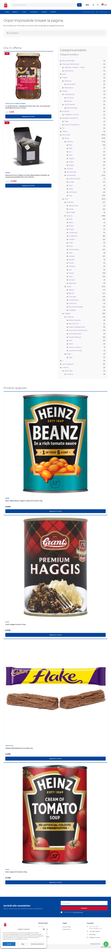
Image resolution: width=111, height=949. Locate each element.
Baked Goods (73, 205)
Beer (70, 145)
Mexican (72, 256)
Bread (71, 226)
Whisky (71, 165)
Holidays (33, 12)
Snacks (69, 101)
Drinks (14, 12)
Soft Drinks (73, 192)
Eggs (70, 357)
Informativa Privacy (78, 912)
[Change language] (88, 5)
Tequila (71, 158)
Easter (69, 354)
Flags (66, 121)
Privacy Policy (66, 927)
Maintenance (69, 71)
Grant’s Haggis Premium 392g (15, 624)
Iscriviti (84, 908)
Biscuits (71, 293)
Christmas (70, 317)
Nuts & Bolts (71, 84)
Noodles (72, 259)
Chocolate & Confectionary (15, 103)
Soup (71, 276)
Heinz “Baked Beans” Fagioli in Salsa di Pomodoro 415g (23, 501)
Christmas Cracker (75, 334)
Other (71, 344)
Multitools (65, 111)
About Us (41, 927)
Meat (70, 253)
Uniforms (65, 367)
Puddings (72, 310)
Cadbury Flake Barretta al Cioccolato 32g (19, 748)
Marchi (44, 12)
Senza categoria (67, 364)
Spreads (72, 280)
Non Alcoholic (71, 172)
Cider (71, 148)
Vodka (71, 162)
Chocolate (72, 297)
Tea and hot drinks (75, 350)
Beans (71, 222)
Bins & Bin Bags (72, 108)
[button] (44, 929)
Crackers (72, 239)
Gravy (71, 246)
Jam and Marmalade (76, 307)
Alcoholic (70, 141)
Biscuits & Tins (74, 323)
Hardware (68, 81)
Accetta (9, 944)
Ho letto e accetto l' (73, 912)
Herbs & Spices (74, 249)
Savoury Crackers (75, 347)
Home (7, 12)
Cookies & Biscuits (75, 337)
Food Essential (69, 94)
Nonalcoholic (71, 175)
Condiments (73, 232)
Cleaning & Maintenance (70, 64)
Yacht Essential (70, 104)
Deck (64, 74)
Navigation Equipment (70, 118)
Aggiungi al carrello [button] (28, 116)
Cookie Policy (66, 929)
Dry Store (70, 98)
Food (24, 12)
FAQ (39, 934)
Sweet (69, 286)
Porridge (72, 212)
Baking (71, 290)
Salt (70, 270)
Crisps (71, 243)
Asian (70, 219)
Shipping (40, 932)
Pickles (71, 263)
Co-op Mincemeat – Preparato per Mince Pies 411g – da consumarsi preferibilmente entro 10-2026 (27, 107)
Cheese (71, 229)
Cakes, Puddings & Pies (77, 327)
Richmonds (66, 135)
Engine (64, 77)
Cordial (71, 182)
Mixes (71, 189)
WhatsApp (92, 934)
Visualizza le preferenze (37, 944)
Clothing (70, 374)
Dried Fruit (72, 303)
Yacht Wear (68, 371)
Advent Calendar (75, 320)
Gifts (70, 340)
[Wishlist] (98, 5)
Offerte (53, 12)
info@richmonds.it (94, 937)
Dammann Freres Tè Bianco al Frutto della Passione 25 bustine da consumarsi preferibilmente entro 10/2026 (27, 176)
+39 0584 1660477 (94, 931)
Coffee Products (74, 179)
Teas (70, 195)
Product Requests (43, 936)
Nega (22, 944)
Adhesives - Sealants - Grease (75, 67)
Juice (71, 185)
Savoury (69, 216)
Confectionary (74, 300)
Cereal (71, 209)
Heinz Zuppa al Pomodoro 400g (16, 872)
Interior (64, 91)
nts (63, 128)
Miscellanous (69, 88)
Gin (70, 152)
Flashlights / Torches (72, 114)
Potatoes (72, 266)
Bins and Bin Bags (68, 61)
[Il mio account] (93, 5)
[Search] (79, 5)
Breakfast (70, 202)
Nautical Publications (72, 125)
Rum (70, 155)
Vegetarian (72, 283)
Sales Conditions (43, 929)
